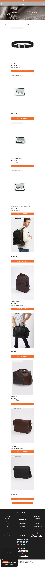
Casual (8, 523)
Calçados (7, 526)
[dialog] (9, 557)
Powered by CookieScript (9, 565)
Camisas (7, 521)
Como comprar (22, 526)
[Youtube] (25, 512)
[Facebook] (18, 512)
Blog (37, 521)
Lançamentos (7, 518)
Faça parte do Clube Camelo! (37, 526)
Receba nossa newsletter (37, 528)
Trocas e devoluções (22, 523)
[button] (21, 28)
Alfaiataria (7, 520)
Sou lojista (37, 523)
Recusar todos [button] (13, 562)
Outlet (8, 528)
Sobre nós (22, 521)
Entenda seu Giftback (7, 535)
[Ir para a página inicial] (37, 535)
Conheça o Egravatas (37, 529)
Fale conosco (37, 520)
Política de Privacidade (5, 560)
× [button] (16, 549)
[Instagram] (20, 512)
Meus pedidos (37, 518)
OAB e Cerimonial (8, 529)
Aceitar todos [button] (5, 562)
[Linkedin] (22, 512)
